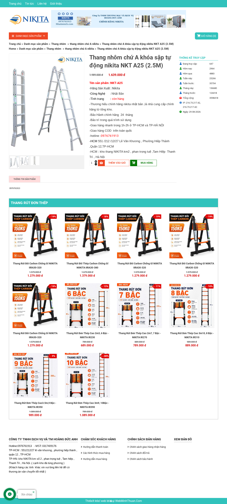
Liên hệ (41, 3)
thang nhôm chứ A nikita (84, 44)
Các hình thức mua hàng (96, 453)
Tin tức (29, 3)
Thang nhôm (59, 44)
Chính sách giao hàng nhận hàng (148, 446)
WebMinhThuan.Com (128, 501)
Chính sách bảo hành (141, 459)
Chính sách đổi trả (140, 453)
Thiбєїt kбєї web (96, 501)
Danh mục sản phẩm (28, 36)
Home (12, 48)
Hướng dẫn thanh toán (95, 446)
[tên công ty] (50, 26)
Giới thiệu (56, 3)
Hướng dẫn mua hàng (95, 459)
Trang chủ (15, 3)
